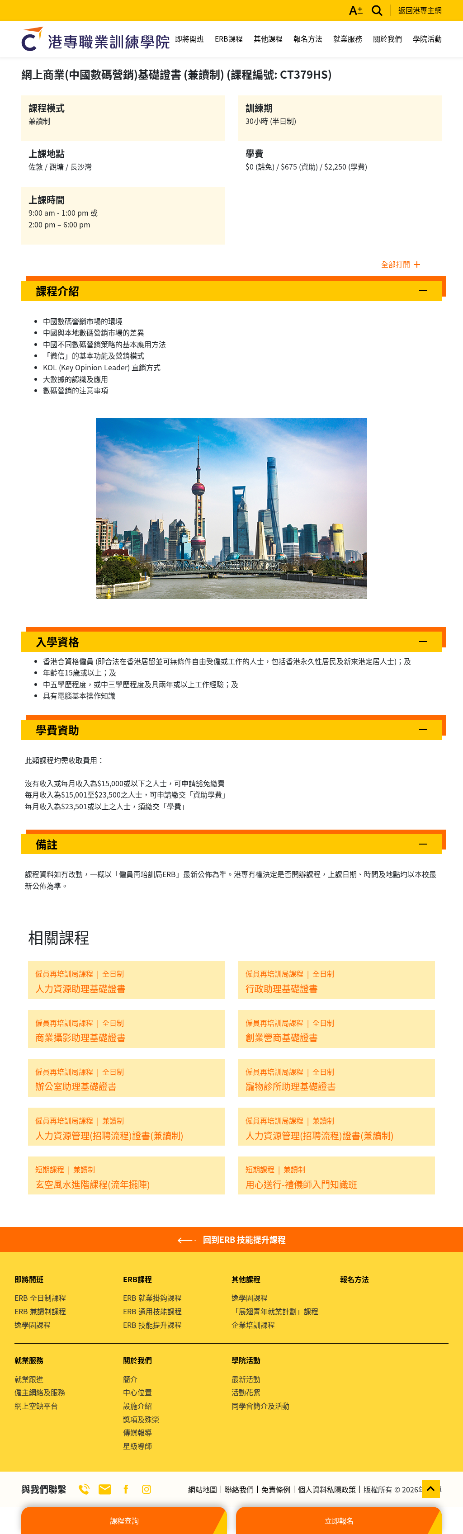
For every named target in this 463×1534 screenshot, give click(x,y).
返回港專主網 (420, 10)
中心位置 (137, 1392)
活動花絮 (246, 1392)
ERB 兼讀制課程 (40, 1311)
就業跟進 (28, 1379)
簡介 (130, 1379)
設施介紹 (137, 1405)
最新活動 (246, 1379)
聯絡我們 (239, 1489)
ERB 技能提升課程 (152, 1324)
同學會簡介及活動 (260, 1405)
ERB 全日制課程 (40, 1297)
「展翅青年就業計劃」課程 (275, 1311)
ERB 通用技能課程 (152, 1311)
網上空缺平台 (36, 1405)
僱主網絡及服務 (39, 1392)
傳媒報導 (137, 1432)
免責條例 (275, 1489)
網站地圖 (202, 1489)
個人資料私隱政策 (327, 1489)
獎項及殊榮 (141, 1419)
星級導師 (137, 1445)
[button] (231, 291)
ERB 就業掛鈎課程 (152, 1297)
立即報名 (339, 1520)
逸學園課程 (32, 1324)
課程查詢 (124, 1520)
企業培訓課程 (253, 1324)
